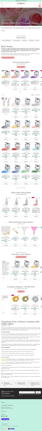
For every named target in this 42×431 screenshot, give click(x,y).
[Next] (39, 40)
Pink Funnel (34, 237)
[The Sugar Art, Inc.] (21, 3)
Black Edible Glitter (6, 131)
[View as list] (34, 95)
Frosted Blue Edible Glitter (26, 154)
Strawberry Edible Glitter (6, 154)
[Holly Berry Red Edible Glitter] (16, 146)
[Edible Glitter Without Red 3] (3, 278)
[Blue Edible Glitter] (6, 169)
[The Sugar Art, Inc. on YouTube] (6, 416)
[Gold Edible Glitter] (5, 74)
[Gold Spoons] (15, 230)
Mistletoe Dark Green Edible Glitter (36, 176)
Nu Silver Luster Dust (34, 306)
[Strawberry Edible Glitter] (6, 146)
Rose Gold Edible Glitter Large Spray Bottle (36, 210)
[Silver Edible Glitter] (36, 102)
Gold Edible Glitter (6, 81)
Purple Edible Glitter (35, 81)
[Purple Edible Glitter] (35, 74)
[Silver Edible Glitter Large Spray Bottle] (26, 201)
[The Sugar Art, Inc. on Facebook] (1, 416)
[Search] (40, 6)
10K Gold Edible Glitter (16, 132)
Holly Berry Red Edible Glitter (16, 154)
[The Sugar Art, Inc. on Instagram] (3, 416)
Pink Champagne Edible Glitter (36, 132)
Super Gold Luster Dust (15, 306)
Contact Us (4, 411)
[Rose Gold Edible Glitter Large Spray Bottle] (36, 201)
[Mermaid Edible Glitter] (36, 146)
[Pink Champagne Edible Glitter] (36, 124)
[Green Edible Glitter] (26, 169)
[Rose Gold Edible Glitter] (15, 74)
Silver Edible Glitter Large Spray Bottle (26, 209)
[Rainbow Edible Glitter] (16, 102)
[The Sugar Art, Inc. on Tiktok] (5, 416)
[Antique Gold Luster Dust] (25, 298)
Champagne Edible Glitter (26, 132)
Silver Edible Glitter (36, 109)
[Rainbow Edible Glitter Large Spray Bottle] (6, 201)
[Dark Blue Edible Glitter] (16, 169)
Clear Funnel (25, 237)
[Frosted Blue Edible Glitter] (26, 146)
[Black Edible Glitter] (6, 124)
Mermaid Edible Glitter (36, 154)
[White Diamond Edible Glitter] (26, 102)
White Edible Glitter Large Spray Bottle (16, 209)
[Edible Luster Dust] (3, 312)
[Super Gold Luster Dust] (15, 298)
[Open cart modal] (40, 3)
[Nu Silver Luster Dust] (35, 298)
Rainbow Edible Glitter (16, 109)
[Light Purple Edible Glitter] (25, 74)
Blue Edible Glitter (6, 176)
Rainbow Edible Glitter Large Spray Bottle (6, 210)
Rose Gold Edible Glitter (15, 82)
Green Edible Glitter (26, 176)
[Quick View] (9, 71)
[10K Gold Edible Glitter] (16, 124)
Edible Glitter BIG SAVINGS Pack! (6, 109)
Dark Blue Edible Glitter (16, 176)
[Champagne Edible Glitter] (26, 124)
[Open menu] (2, 3)
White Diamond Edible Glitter (26, 109)
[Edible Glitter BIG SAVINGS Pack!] (6, 102)
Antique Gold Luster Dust (25, 306)
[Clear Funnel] (25, 230)
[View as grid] (32, 95)
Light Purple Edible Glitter (25, 82)
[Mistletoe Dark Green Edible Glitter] (36, 169)
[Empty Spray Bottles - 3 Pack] (5, 230)
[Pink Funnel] (35, 230)
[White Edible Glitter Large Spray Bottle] (16, 201)
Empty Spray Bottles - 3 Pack (5, 238)
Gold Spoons (15, 237)
